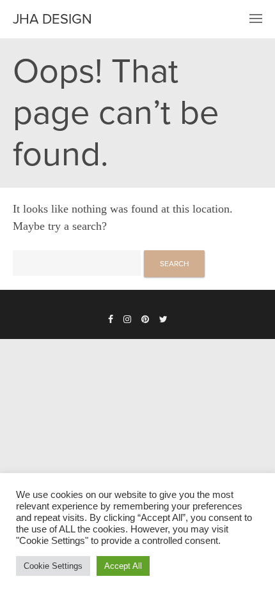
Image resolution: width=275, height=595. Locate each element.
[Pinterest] (145, 319)
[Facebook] (110, 319)
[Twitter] (163, 319)
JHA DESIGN (52, 19)
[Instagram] (127, 319)
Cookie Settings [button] (53, 566)
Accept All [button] (123, 566)
